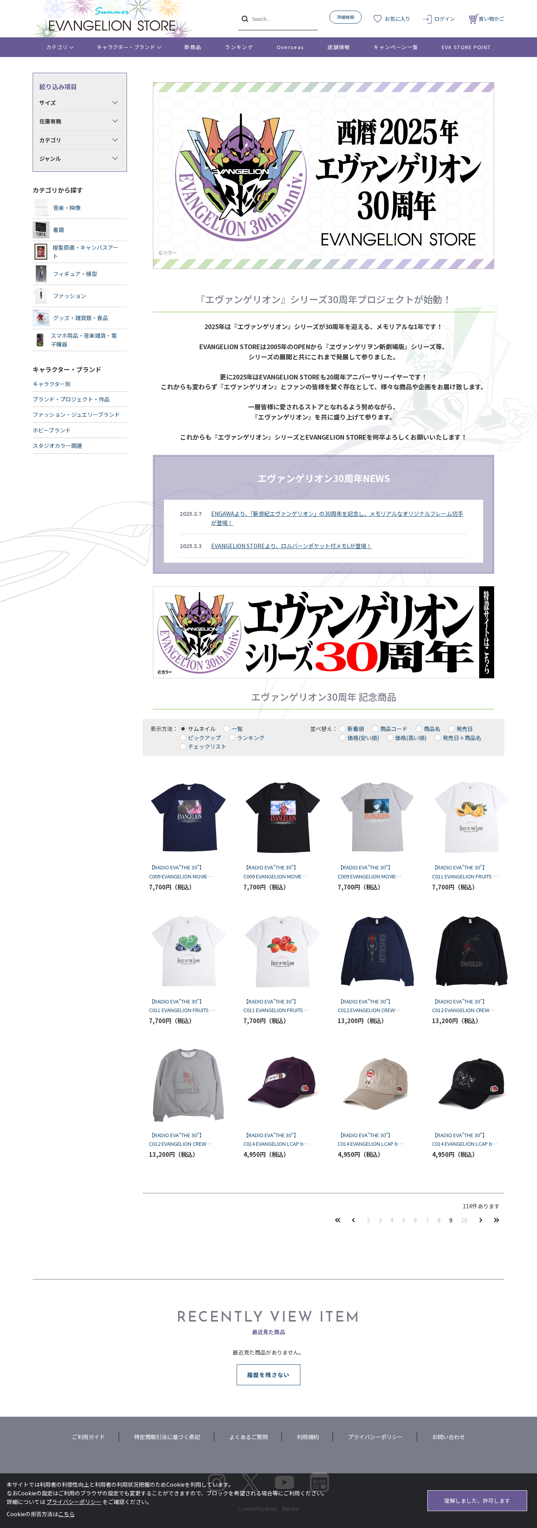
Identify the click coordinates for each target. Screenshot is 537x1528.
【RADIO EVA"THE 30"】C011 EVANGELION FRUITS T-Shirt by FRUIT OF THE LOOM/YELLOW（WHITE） (464, 871)
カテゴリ (57, 47)
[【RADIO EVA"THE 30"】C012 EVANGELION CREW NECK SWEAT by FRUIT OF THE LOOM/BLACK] (465, 951)
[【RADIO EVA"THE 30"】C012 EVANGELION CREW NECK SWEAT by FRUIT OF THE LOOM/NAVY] (371, 951)
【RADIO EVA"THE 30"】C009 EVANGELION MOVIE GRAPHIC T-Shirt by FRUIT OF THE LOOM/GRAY (367, 871)
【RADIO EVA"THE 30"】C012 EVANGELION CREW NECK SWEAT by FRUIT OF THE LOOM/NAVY (367, 1006)
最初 (337, 1220)
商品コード (394, 729)
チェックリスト (207, 746)
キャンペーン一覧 (395, 47)
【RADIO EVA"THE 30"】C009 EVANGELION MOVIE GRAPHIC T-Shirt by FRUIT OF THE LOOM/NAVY (178, 871)
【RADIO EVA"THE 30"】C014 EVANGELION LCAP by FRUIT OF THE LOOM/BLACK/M (463, 1139)
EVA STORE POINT (466, 47)
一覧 (237, 729)
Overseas (290, 47)
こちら (66, 1514)
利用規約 (308, 1437)
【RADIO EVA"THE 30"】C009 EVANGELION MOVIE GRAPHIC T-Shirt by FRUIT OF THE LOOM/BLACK (272, 871)
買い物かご (491, 18)
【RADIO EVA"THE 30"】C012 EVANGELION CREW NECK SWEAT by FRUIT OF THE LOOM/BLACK (461, 1006)
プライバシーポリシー (375, 1437)
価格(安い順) (363, 738)
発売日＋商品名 (462, 738)
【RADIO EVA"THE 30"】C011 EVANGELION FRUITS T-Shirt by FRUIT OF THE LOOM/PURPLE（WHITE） (181, 1006)
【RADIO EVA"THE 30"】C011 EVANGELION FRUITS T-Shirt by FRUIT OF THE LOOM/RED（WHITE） (276, 1006)
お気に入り (397, 18)
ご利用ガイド (88, 1437)
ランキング (239, 47)
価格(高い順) (411, 738)
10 (464, 1220)
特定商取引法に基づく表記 (167, 1437)
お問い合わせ (448, 1437)
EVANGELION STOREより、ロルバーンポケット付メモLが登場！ (291, 546)
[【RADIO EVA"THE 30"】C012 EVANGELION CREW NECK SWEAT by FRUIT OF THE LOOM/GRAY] (182, 1085)
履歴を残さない (268, 1375)
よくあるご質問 (248, 1437)
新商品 (192, 47)
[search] (244, 18)
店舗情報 (338, 47)
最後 (496, 1220)
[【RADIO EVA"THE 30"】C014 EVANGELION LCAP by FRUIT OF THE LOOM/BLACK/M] (465, 1085)
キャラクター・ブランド (126, 47)
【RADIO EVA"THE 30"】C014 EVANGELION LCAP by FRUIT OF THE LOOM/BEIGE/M (369, 1139)
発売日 (464, 729)
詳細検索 (345, 17)
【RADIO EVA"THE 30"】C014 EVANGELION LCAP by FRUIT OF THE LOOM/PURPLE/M (274, 1139)
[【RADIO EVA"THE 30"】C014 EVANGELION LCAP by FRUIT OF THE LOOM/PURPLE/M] (276, 1085)
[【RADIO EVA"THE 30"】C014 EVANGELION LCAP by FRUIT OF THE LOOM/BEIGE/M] (371, 1085)
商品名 (432, 729)
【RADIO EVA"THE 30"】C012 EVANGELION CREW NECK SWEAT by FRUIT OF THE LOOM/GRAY (178, 1139)
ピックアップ (204, 738)
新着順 (356, 729)
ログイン (444, 18)
